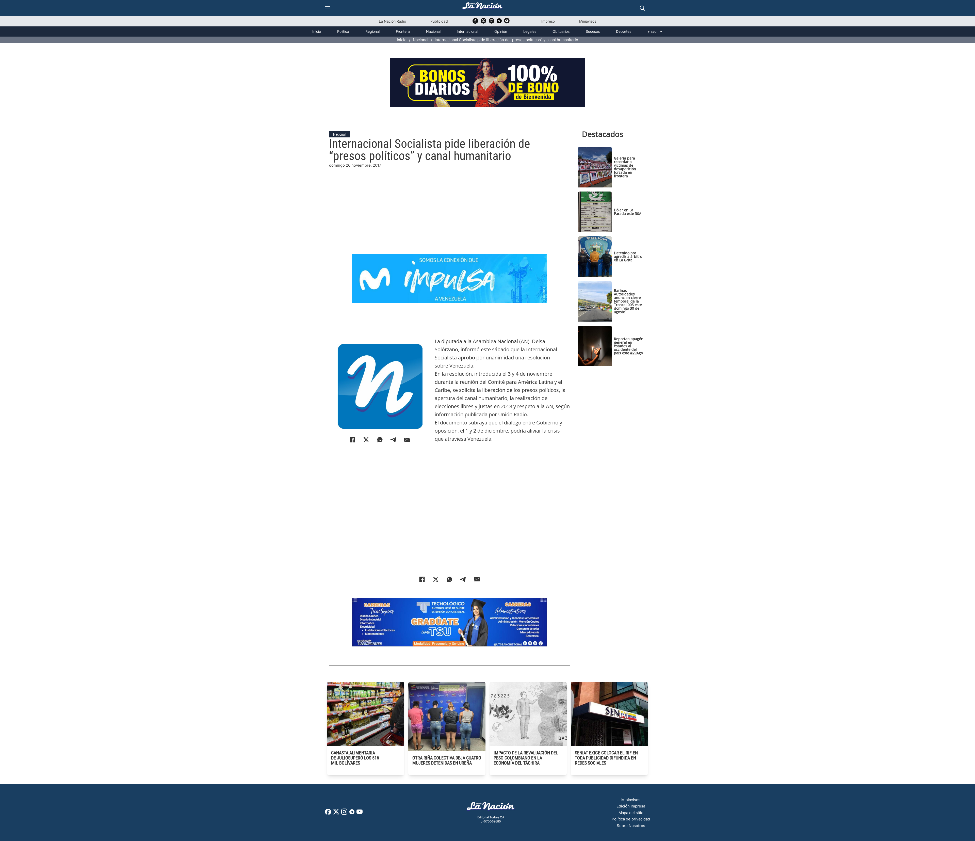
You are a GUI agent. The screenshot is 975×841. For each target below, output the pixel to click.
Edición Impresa (630, 806)
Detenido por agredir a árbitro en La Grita (628, 256)
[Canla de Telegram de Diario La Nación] (351, 813)
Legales (529, 31)
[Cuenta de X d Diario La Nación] (336, 813)
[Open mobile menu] (327, 8)
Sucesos (593, 31)
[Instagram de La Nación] (492, 22)
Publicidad (439, 21)
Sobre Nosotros (631, 825)
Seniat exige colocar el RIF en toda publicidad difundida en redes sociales (606, 758)
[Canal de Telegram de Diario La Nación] (499, 22)
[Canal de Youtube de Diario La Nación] (507, 22)
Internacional (467, 31)
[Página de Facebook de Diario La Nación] (328, 813)
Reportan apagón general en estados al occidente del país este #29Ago (628, 345)
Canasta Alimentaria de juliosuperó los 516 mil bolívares (355, 758)
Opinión (500, 31)
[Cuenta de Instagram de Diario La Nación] (344, 813)
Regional (372, 31)
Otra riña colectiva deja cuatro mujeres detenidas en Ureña (446, 760)
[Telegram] (393, 439)
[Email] (407, 439)
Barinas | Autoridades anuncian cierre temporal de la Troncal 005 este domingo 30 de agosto (628, 301)
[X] (366, 439)
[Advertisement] (449, 204)
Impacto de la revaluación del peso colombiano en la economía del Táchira (526, 758)
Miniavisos (587, 21)
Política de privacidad (631, 819)
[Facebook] (352, 439)
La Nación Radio (392, 21)
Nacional (433, 31)
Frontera (403, 31)
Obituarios (561, 31)
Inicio (316, 31)
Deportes (623, 31)
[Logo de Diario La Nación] (490, 807)
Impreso (548, 21)
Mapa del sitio (631, 812)
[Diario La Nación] (482, 7)
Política (343, 31)
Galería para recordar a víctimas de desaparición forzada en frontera (625, 167)
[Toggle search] (642, 8)
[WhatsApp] (380, 439)
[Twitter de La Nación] (483, 22)
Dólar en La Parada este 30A (627, 212)
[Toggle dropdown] (661, 31)
